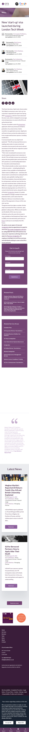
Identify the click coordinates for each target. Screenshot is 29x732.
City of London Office (7, 647)
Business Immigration (9, 351)
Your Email (7, 269)
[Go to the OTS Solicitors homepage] (5, 4)
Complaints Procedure (16, 690)
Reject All (21, 722)
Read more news (14, 603)
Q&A (25, 692)
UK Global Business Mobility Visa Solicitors (12, 334)
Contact (4, 642)
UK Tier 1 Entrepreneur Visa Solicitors (13, 362)
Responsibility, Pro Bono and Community (12, 694)
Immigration (8, 115)
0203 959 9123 (7, 657)
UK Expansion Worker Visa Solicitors (13, 330)
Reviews (4, 634)
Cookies (16, 692)
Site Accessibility (6, 690)
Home (3, 630)
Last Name (7, 262)
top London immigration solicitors (16, 229)
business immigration (13, 236)
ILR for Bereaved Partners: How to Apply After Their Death (14, 302)
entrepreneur (21, 124)
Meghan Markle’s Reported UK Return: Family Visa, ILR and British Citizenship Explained (13, 297)
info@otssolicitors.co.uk (8, 659)
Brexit (3, 220)
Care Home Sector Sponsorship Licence (14, 341)
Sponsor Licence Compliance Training (13, 359)
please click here (6, 718)
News (3, 638)
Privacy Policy (9, 692)
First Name (7, 256)
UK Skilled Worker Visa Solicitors (12, 348)
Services (4, 632)
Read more (11, 527)
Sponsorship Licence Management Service (12, 355)
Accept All (8, 722)
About (3, 640)
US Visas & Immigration (9, 338)
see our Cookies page (17, 714)
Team (3, 636)
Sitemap (21, 692)
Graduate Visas (8, 327)
